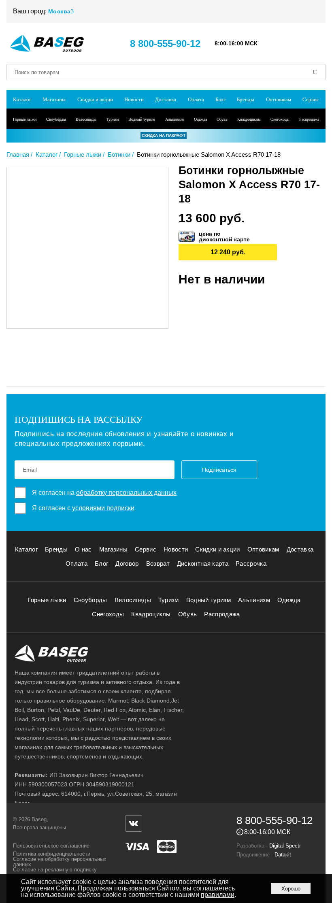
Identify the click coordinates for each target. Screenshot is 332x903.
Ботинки (119, 154)
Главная (17, 154)
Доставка (165, 99)
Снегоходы (279, 119)
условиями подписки (103, 508)
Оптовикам (278, 99)
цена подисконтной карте (224, 236)
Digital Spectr (285, 846)
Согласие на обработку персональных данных (59, 861)
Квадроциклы (249, 119)
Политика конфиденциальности (51, 853)
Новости (134, 99)
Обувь (222, 119)
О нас (83, 549)
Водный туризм (141, 119)
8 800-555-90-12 (165, 43)
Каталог (22, 99)
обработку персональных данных (126, 492)
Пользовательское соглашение (51, 845)
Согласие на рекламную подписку (55, 869)
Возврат (158, 563)
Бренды (245, 99)
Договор (126, 563)
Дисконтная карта (202, 563)
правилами (217, 894)
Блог (220, 99)
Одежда (200, 119)
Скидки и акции (95, 99)
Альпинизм (174, 119)
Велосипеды (86, 119)
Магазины (54, 99)
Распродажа (309, 119)
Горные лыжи (24, 119)
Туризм (112, 119)
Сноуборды (56, 119)
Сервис (310, 99)
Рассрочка (251, 563)
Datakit (283, 855)
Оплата (196, 99)
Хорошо (290, 889)
